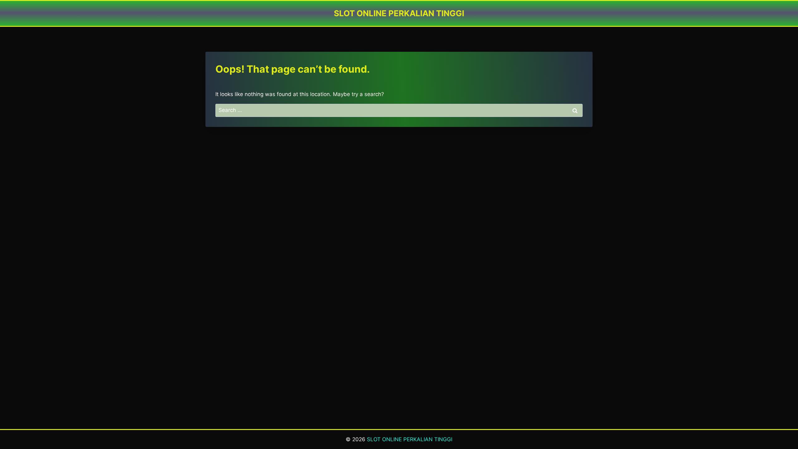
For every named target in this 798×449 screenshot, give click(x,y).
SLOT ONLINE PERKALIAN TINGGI (409, 439)
